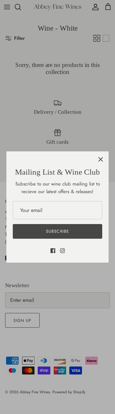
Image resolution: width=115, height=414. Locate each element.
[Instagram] (62, 250)
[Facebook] (52, 250)
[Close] (101, 159)
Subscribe (57, 231)
